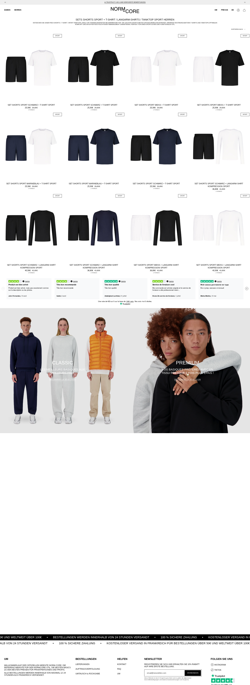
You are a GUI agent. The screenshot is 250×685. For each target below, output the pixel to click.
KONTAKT (121, 664)
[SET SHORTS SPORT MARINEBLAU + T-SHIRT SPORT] (31, 146)
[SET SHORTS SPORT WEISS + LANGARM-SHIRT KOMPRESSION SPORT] (156, 228)
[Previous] (5, 2)
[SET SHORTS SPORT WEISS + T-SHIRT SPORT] (156, 67)
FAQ (119, 669)
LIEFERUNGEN (82, 664)
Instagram (220, 665)
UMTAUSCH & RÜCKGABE (88, 673)
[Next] (244, 2)
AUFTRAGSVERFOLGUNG (88, 669)
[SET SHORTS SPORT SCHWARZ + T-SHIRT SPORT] (31, 67)
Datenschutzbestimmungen (170, 679)
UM (118, 673)
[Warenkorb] (244, 10)
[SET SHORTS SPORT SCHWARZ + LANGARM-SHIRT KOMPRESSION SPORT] (219, 146)
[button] (7, 10)
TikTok (217, 670)
